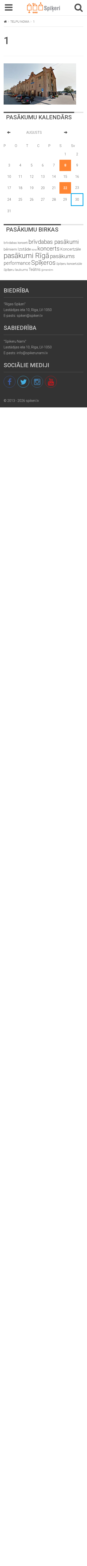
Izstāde (24, 249)
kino (34, 249)
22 (65, 188)
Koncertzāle (70, 249)
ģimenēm (47, 270)
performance (17, 263)
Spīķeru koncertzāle (69, 263)
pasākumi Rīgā (26, 256)
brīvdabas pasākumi (54, 242)
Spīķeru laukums (16, 270)
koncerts (48, 248)
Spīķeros (43, 262)
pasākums (62, 256)
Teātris (35, 269)
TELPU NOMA (19, 21)
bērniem (10, 249)
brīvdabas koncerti (16, 243)
